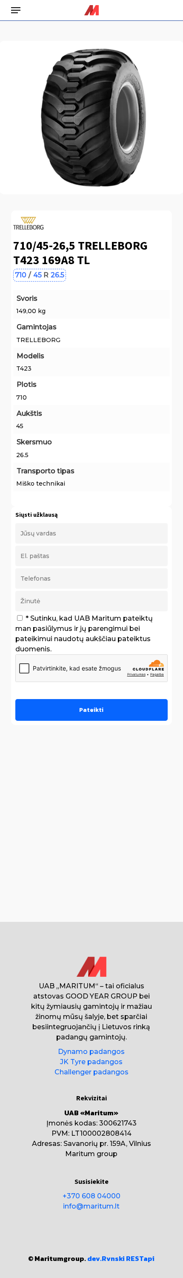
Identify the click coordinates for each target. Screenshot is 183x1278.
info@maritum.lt (91, 1206)
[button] (15, 10)
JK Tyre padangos (91, 1062)
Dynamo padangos (91, 1052)
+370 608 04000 (91, 1196)
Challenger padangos (91, 1072)
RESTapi (140, 1258)
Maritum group (91, 1154)
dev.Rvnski (106, 1258)
